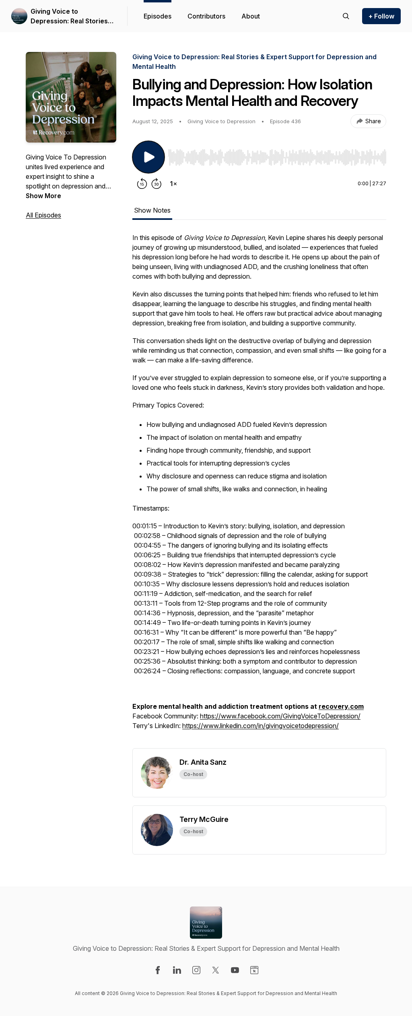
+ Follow (381, 16)
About (250, 16)
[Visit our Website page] (254, 970)
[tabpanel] (259, 490)
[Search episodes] (346, 16)
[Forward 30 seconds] (156, 183)
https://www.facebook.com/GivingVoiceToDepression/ (280, 716)
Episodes (157, 16)
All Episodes (43, 215)
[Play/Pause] (148, 157)
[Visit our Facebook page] (158, 970)
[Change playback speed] (173, 183)
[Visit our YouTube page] (235, 970)
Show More (43, 196)
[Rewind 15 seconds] (142, 183)
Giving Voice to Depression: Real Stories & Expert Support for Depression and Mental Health (72, 16)
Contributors (206, 16)
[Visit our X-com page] (216, 970)
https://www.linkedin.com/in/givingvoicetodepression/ (260, 726)
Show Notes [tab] (152, 210)
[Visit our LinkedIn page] (177, 970)
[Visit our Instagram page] (196, 970)
